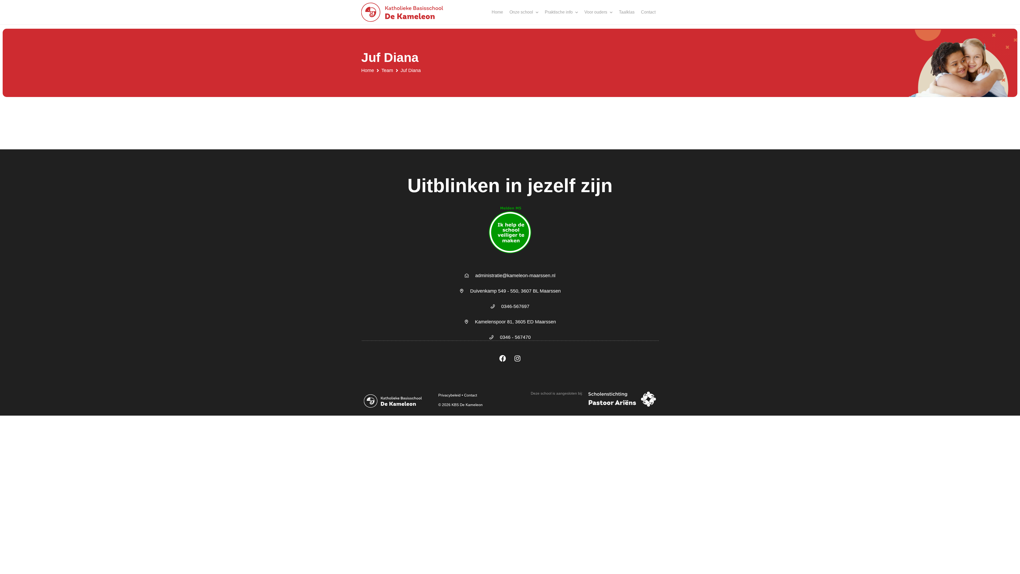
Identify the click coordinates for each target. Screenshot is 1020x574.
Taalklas (627, 12)
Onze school (521, 12)
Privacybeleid (449, 395)
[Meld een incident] (510, 257)
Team (387, 70)
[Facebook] (502, 358)
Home (497, 12)
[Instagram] (517, 358)
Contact (648, 12)
